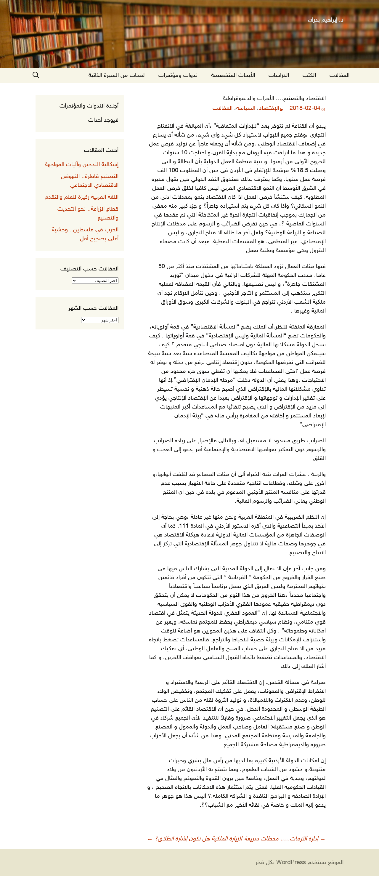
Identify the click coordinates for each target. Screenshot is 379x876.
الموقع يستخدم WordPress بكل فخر (299, 862)
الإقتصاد (269, 108)
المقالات (339, 75)
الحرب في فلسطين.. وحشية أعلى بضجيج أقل (85, 234)
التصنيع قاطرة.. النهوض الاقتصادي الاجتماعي (89, 181)
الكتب (309, 75)
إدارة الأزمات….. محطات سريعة (285, 839)
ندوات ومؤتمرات (177, 75)
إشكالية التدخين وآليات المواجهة (81, 164)
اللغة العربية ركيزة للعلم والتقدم (81, 197)
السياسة (245, 108)
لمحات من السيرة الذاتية (117, 75)
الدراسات (279, 75)
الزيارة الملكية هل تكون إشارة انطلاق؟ (194, 839)
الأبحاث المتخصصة (233, 75)
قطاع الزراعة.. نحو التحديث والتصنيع (87, 214)
